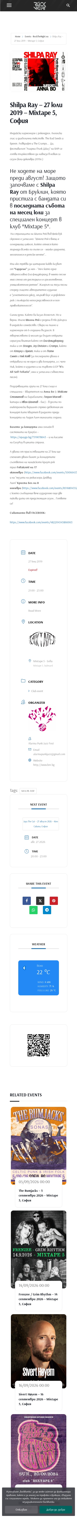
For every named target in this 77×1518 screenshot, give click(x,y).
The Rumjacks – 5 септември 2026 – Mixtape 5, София (38, 1195)
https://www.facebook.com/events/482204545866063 (41, 522)
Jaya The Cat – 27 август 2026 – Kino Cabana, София (40, 824)
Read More (34, 610)
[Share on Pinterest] (54, 901)
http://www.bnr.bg (43, 765)
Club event (37, 691)
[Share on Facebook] (27, 901)
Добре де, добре (55, 1509)
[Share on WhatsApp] (33, 910)
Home (17, 36)
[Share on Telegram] (47, 910)
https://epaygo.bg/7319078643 (28, 437)
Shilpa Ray (28, 791)
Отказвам (21, 1509)
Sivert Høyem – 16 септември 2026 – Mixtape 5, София (38, 1399)
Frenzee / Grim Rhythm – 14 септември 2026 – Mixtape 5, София (38, 1299)
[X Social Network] (40, 901)
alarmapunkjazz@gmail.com (49, 754)
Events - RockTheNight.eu (36, 36)
